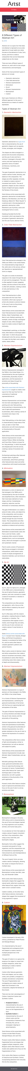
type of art (22, 141)
